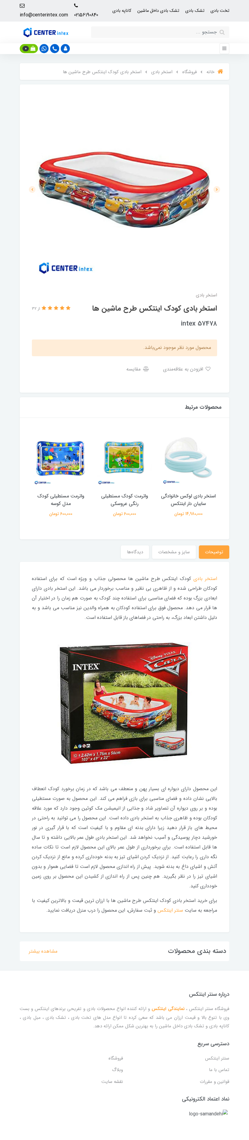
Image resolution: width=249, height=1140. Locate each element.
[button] (65, 48)
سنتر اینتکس (170, 910)
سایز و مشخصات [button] (174, 552)
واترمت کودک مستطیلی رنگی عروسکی (124, 499)
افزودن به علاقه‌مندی (184, 369)
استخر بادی (205, 578)
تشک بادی (194, 10)
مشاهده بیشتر (43, 951)
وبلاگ (117, 1069)
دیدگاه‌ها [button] (135, 552)
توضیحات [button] (214, 552)
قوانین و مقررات (214, 1081)
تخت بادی (219, 10)
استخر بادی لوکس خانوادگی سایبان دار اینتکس (188, 499)
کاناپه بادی (121, 10)
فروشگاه (115, 1058)
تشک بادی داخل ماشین (158, 10)
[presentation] (216, 189)
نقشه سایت (112, 1081)
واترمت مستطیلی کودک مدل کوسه (60, 499)
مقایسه (134, 369)
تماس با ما (219, 1069)
